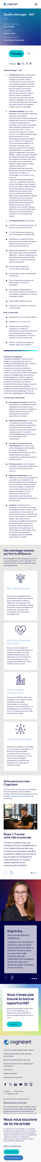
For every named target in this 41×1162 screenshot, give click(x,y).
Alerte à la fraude (10, 1073)
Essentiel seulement (12, 1158)
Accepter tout (10, 1152)
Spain (13, 33)
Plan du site (18, 1091)
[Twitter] (27, 63)
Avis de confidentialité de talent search (19, 1050)
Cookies (7, 1091)
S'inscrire (13, 1024)
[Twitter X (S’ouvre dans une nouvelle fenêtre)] (10, 1084)
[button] (12, 873)
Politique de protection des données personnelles (18, 1055)
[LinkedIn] (19, 63)
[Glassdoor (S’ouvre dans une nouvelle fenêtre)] (31, 1084)
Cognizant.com (12, 1093)
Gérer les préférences (12, 1146)
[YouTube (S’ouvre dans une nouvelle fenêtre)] (20, 1084)
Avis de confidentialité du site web (17, 1060)
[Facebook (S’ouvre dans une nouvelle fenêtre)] (5, 1084)
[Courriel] (23, 63)
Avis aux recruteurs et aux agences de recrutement (18, 1065)
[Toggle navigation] (35, 4)
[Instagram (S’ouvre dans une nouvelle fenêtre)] (25, 1084)
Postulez (16, 53)
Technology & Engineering (14, 40)
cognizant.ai (17, 393)
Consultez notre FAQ (19, 796)
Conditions (8, 1070)
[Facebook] (30, 63)
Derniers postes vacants (13, 1077)
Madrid (6, 33)
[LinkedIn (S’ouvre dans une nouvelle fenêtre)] (15, 1084)
